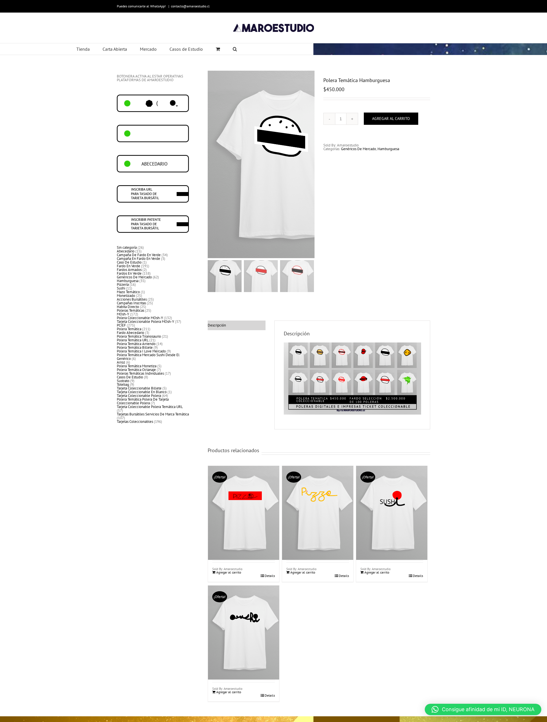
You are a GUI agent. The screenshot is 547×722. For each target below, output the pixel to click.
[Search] (235, 49)
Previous (212, 164)
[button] (483, 709)
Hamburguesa (388, 148)
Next (310, 164)
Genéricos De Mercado (358, 148)
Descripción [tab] (217, 325)
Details (270, 576)
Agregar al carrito (391, 118)
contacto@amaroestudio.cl (190, 6)
